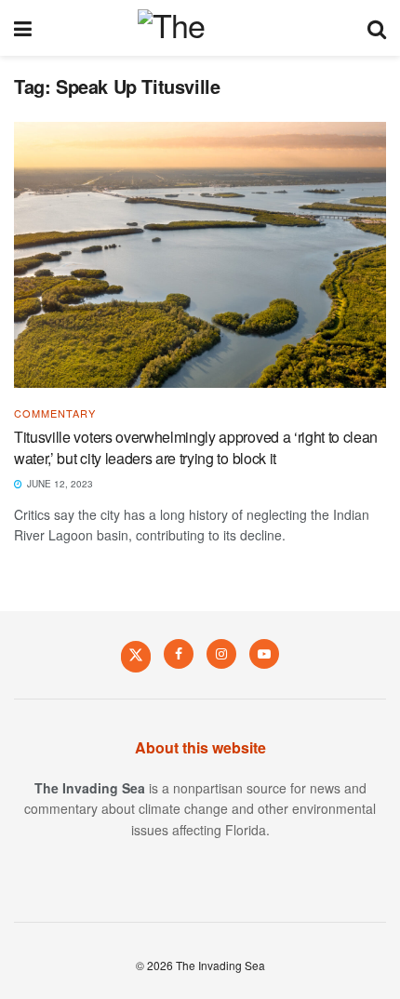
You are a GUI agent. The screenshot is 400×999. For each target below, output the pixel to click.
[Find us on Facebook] (178, 654)
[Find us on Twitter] (136, 656)
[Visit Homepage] (199, 28)
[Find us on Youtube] (264, 654)
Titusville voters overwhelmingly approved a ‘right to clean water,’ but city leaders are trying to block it (196, 447)
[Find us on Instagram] (221, 654)
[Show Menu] (23, 28)
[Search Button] (376, 28)
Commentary (55, 413)
